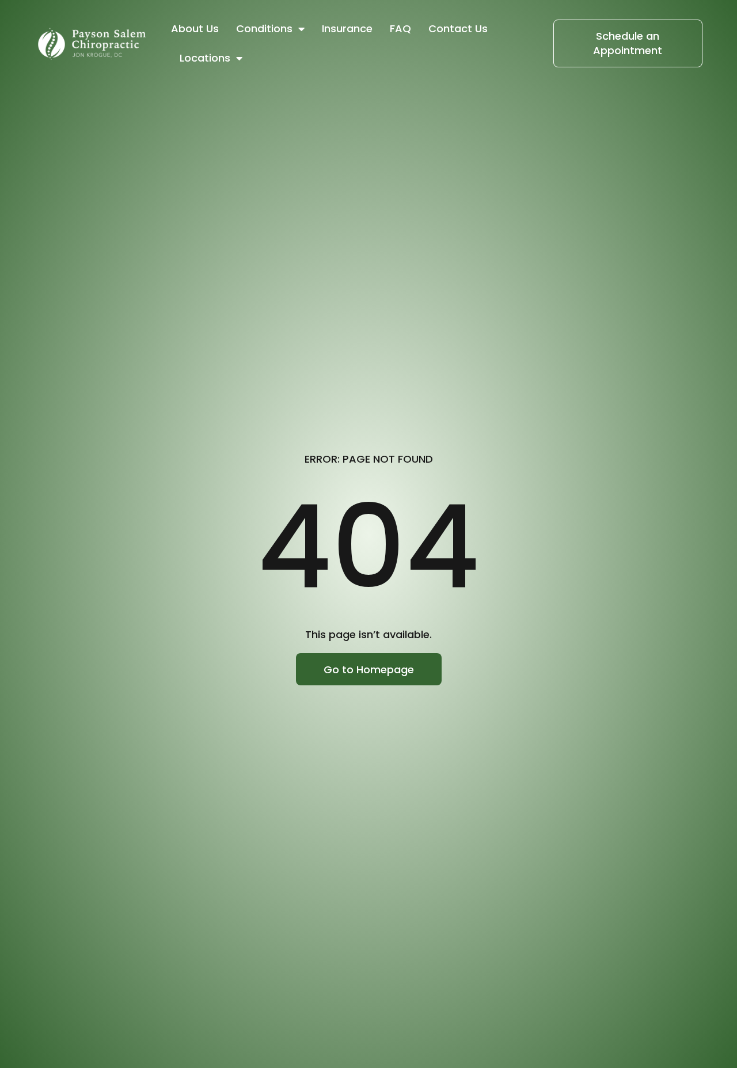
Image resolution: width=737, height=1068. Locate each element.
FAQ (400, 28)
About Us (195, 28)
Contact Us (458, 28)
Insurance (347, 28)
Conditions (264, 28)
